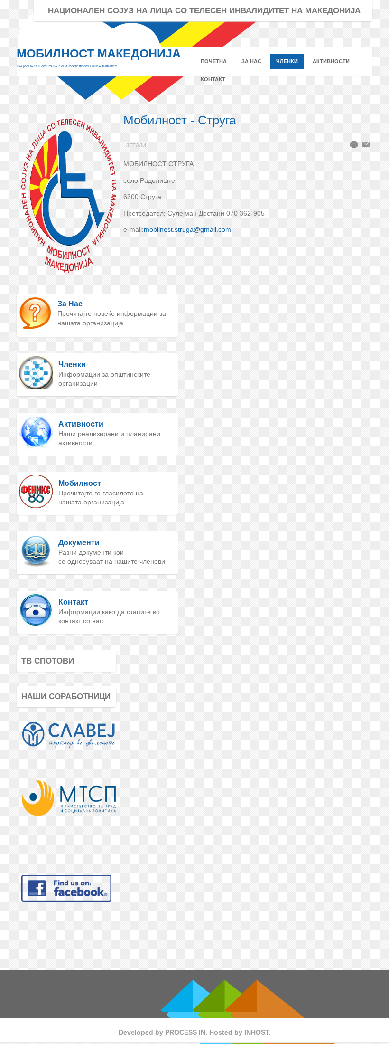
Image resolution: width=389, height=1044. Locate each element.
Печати (354, 144)
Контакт (73, 602)
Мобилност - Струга (179, 120)
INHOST (256, 1032)
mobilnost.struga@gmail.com (187, 229)
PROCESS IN (185, 1032)
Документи (79, 543)
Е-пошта (366, 144)
